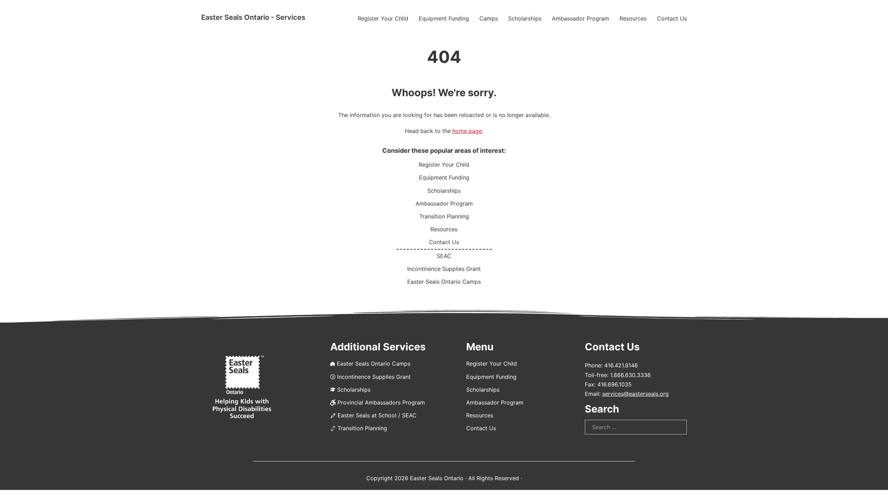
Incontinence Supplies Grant (444, 268)
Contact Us (672, 18)
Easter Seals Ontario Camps (444, 281)
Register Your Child (383, 18)
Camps (488, 18)
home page (467, 130)
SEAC (444, 255)
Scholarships (524, 18)
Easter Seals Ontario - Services (253, 17)
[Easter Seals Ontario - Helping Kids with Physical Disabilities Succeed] (242, 387)
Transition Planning (444, 216)
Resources (633, 18)
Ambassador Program (580, 18)
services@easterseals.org (635, 393)
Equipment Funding (444, 18)
